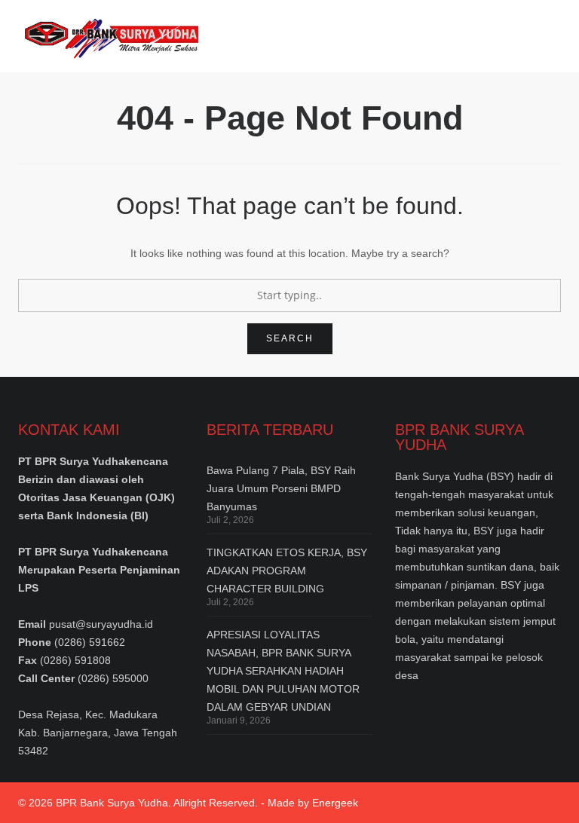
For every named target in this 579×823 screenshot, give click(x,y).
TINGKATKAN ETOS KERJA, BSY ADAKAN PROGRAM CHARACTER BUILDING (287, 570)
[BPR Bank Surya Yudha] (108, 36)
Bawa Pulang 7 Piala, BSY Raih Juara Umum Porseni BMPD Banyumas (281, 488)
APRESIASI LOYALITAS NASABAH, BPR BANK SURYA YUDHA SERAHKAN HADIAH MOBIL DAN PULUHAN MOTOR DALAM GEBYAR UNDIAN (283, 671)
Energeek (335, 803)
